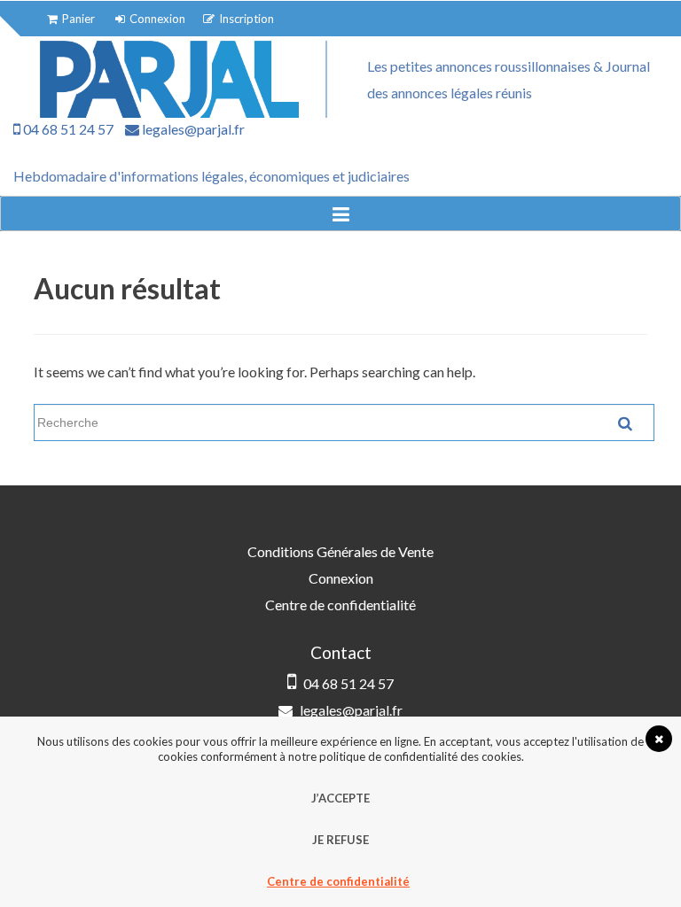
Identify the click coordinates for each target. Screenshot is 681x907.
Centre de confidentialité (340, 604)
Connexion (341, 578)
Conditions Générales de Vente (340, 551)
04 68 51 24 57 (67, 128)
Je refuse (340, 840)
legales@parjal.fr (192, 128)
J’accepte (340, 798)
